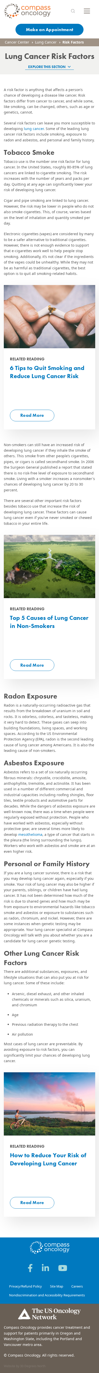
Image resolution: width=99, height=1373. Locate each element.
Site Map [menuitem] (56, 1286)
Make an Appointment (49, 29)
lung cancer (34, 128)
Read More (32, 415)
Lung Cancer (46, 42)
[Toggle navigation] (87, 11)
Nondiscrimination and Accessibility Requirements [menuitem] (47, 1295)
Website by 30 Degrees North (24, 1366)
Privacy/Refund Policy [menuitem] (25, 1286)
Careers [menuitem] (77, 1286)
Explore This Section (47, 66)
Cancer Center (17, 42)
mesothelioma (30, 834)
